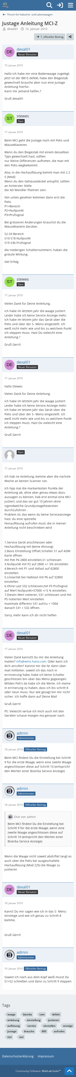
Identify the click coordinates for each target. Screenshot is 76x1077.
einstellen (49, 1026)
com (42, 1014)
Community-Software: (38, 1071)
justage (11, 1031)
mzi (21, 1037)
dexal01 (12, 29)
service (31, 1026)
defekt (56, 1014)
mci (9, 1037)
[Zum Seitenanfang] (69, 1071)
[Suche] (49, 5)
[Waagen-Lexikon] (5, 5)
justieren (53, 1020)
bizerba (27, 1014)
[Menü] (70, 5)
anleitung (13, 1020)
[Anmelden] (60, 5)
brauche (29, 1031)
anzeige (68, 1026)
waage (11, 1014)
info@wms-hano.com (31, 661)
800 (44, 1031)
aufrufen (59, 1031)
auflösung (13, 1026)
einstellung (34, 1020)
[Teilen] (70, 37)
